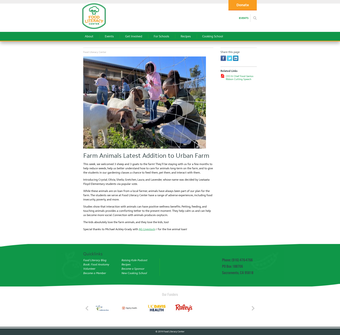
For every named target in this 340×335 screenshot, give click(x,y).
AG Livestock (147, 229)
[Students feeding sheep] (148, 103)
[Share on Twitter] (229, 58)
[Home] (94, 30)
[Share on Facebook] (223, 58)
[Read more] (255, 18)
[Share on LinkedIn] (236, 58)
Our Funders (170, 294)
